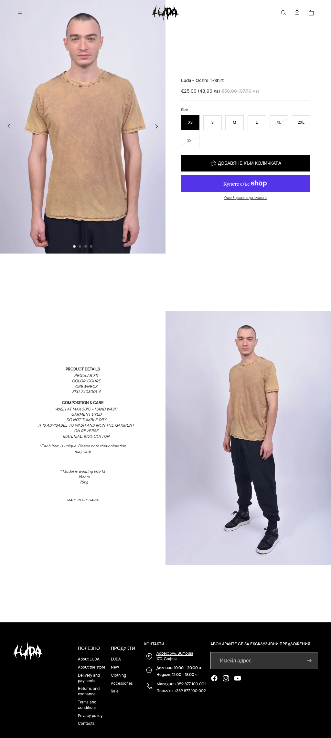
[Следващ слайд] (158, 127)
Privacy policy (90, 715)
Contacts (86, 723)
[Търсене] (283, 12)
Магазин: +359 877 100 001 (181, 684)
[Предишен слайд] (7, 127)
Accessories (122, 683)
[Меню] (20, 12)
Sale (115, 691)
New (115, 667)
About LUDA (89, 659)
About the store (91, 667)
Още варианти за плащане (245, 198)
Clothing (118, 675)
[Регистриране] (309, 660)
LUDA (116, 659)
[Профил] (297, 12)
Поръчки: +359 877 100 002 (181, 691)
